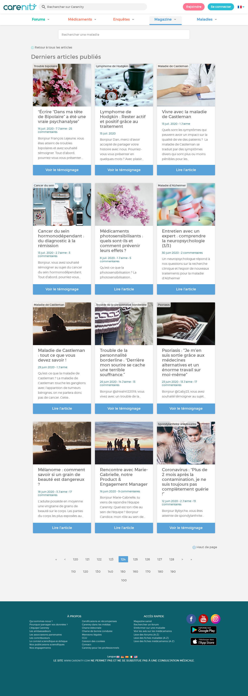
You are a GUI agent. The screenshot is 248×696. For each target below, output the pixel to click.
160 (135, 571)
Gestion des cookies (93, 641)
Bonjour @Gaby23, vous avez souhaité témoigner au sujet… (183, 394)
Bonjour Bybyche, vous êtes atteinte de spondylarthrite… (183, 513)
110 (73, 571)
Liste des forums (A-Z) (146, 634)
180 (160, 571)
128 (171, 559)
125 (135, 559)
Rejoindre (193, 7)
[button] (41, 20)
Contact (86, 644)
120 (75, 559)
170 (148, 571)
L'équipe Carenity (39, 627)
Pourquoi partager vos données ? (48, 624)
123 (111, 559)
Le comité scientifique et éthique (48, 641)
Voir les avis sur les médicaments (153, 631)
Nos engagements (40, 647)
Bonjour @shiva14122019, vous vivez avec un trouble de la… (122, 394)
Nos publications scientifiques (47, 644)
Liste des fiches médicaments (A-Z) (154, 641)
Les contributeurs (39, 637)
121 (87, 559)
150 (123, 571)
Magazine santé (143, 621)
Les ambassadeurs (40, 631)
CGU (84, 637)
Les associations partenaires (45, 634)
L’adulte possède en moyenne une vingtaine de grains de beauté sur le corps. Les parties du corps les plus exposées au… (60, 508)
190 (173, 571)
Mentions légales (92, 634)
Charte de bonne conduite (97, 631)
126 (147, 559)
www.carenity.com (77, 660)
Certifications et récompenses (99, 621)
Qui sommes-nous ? (41, 621)
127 (159, 559)
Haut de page (206, 547)
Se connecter (221, 7)
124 (123, 559)
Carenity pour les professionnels (100, 647)
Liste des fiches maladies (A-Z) (151, 637)
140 (110, 571)
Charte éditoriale (91, 627)
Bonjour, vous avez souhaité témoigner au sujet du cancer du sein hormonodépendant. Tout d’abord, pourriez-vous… (60, 270)
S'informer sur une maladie (149, 627)
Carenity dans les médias (96, 624)
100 (124, 580)
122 (99, 559)
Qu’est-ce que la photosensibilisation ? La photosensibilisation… (118, 272)
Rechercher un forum (146, 624)
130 (98, 571)
